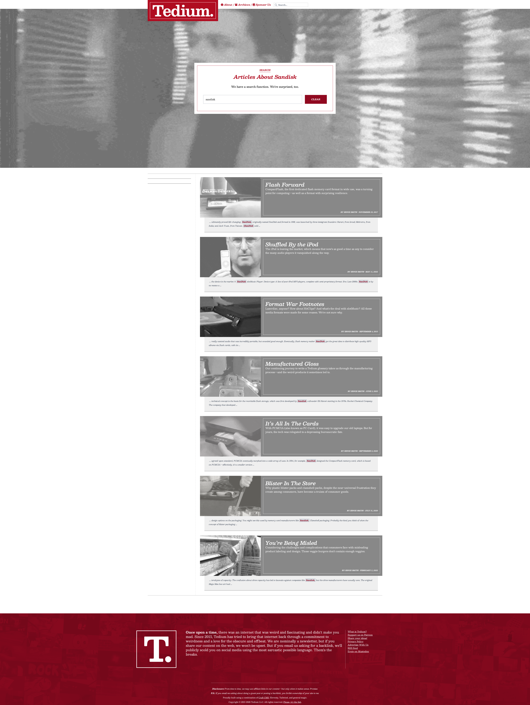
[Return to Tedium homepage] (183, 10)
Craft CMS (264, 697)
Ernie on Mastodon (358, 651)
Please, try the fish (292, 702)
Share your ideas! (357, 638)
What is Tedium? (357, 631)
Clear (315, 99)
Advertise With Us (358, 645)
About (228, 5)
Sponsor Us (263, 5)
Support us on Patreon (360, 635)
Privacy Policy (355, 641)
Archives (244, 5)
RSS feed (353, 648)
